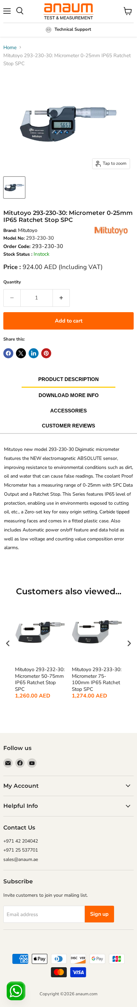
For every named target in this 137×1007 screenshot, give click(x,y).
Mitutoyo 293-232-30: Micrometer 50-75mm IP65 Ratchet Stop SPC (40, 679)
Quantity (12, 282)
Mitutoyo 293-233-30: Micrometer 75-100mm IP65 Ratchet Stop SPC (96, 679)
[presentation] (8, 643)
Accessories (68, 410)
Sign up (99, 914)
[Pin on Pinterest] (46, 353)
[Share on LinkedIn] (34, 353)
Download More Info (69, 395)
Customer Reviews (68, 425)
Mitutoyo (27, 230)
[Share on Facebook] (8, 353)
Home (10, 47)
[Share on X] (21, 353)
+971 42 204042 (20, 841)
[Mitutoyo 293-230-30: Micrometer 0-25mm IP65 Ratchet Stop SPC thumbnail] (14, 187)
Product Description (68, 379)
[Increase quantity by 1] (61, 297)
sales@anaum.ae (20, 859)
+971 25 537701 (20, 850)
